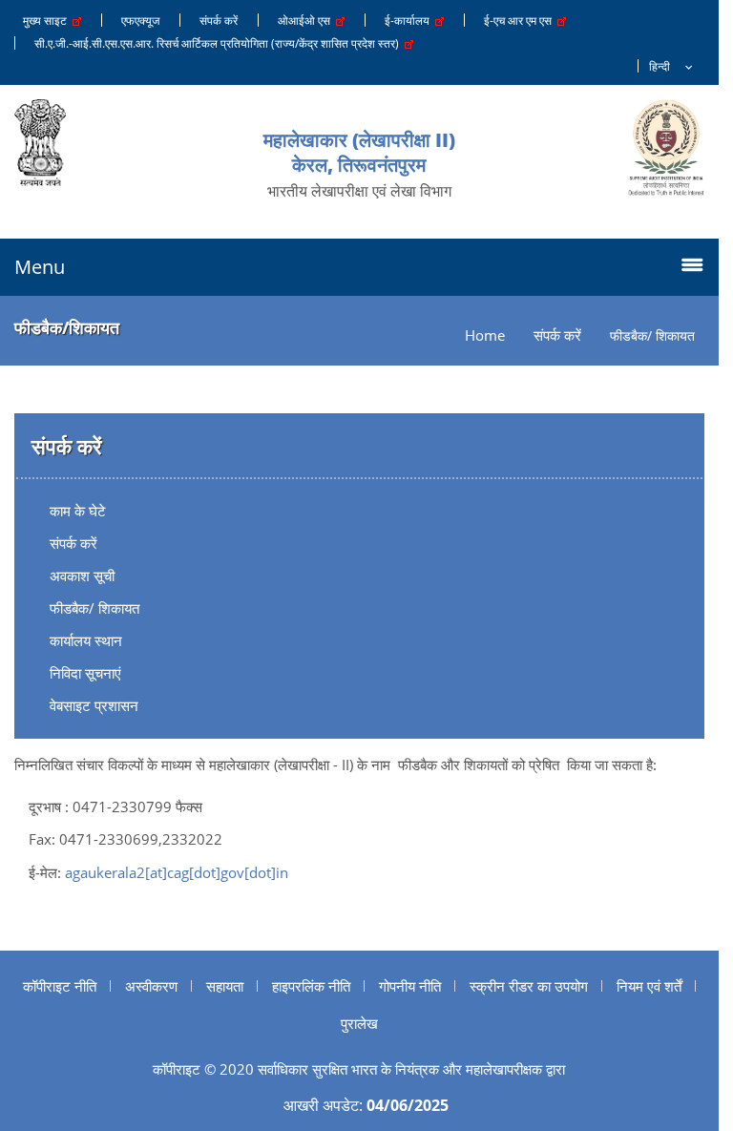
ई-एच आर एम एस (520, 20)
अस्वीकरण (151, 985)
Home (485, 335)
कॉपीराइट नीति (59, 985)
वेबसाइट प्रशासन (94, 705)
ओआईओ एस (307, 20)
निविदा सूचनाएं (85, 672)
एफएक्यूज (140, 20)
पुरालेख (359, 1023)
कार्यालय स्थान (86, 640)
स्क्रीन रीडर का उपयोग (529, 985)
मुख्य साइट (48, 20)
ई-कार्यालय (410, 20)
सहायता (224, 985)
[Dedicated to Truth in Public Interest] (666, 147)
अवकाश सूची (82, 575)
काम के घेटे (78, 510)
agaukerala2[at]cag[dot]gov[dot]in (176, 872)
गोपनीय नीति (410, 985)
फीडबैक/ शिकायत (94, 608)
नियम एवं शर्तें (649, 985)
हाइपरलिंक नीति (311, 985)
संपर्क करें (218, 20)
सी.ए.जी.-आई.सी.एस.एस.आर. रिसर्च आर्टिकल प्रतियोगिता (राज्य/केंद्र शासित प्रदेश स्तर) (219, 43)
